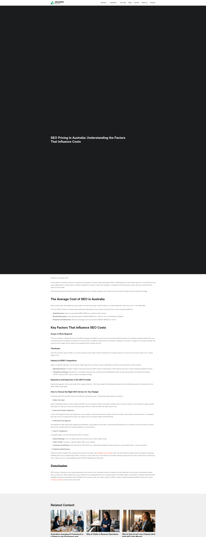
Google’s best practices (105, 453)
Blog (130, 2)
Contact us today (56, 480)
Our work (123, 2)
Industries (113, 2)
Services (103, 2)
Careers (136, 2)
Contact (152, 2)
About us (144, 2)
